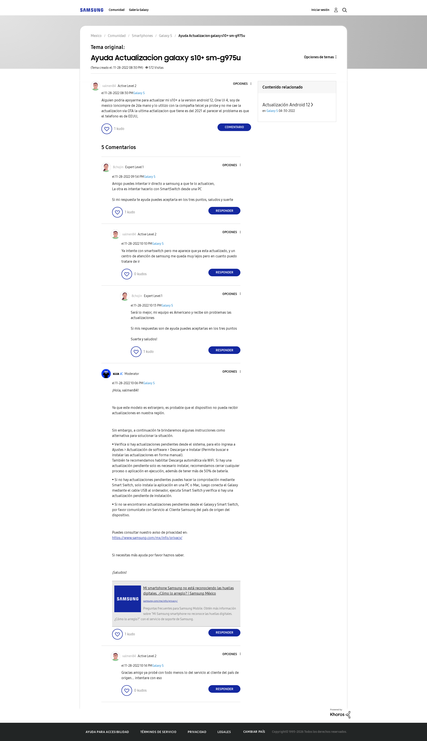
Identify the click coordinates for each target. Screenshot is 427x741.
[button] (243, 84)
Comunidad (117, 10)
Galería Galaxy (139, 10)
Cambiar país (254, 732)
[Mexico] (91, 10)
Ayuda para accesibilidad (107, 732)
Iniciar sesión (320, 10)
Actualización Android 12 (286, 104)
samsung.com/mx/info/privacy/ (160, 601)
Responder (224, 211)
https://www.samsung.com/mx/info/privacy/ (147, 538)
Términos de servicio (158, 732)
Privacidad (197, 732)
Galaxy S (139, 93)
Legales (224, 732)
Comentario (234, 127)
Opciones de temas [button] (319, 57)
